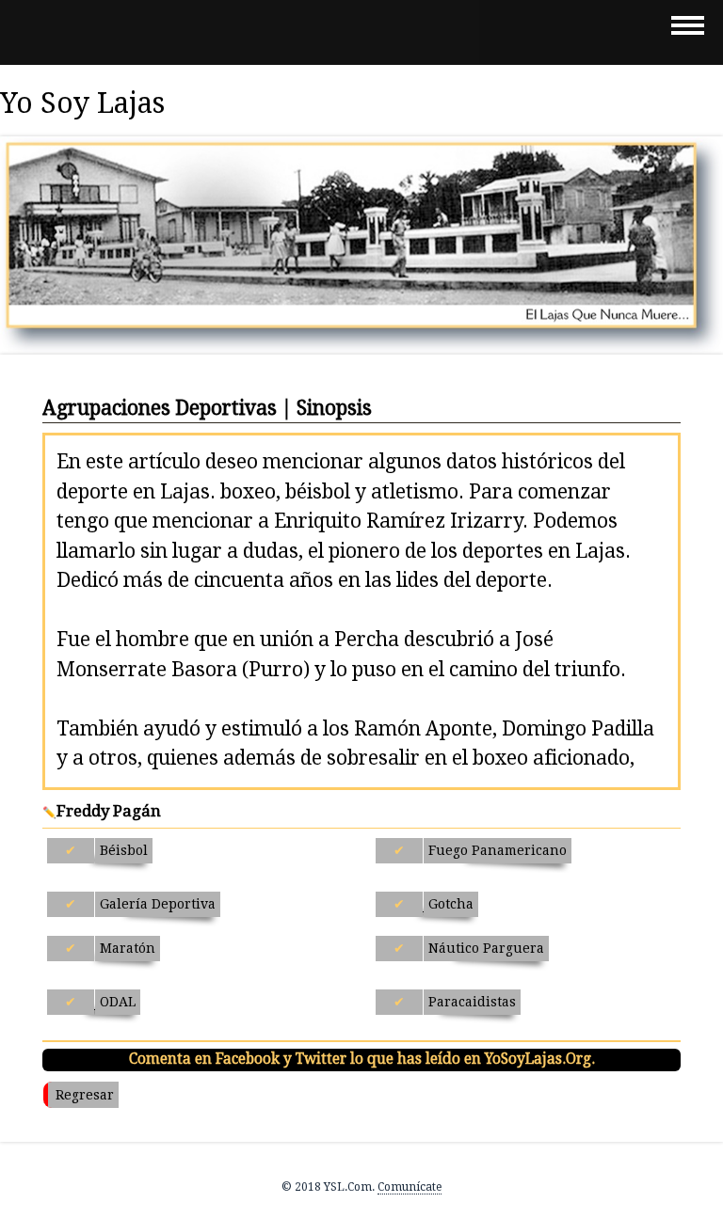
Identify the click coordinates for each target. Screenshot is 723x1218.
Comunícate (410, 1187)
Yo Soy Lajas (82, 103)
